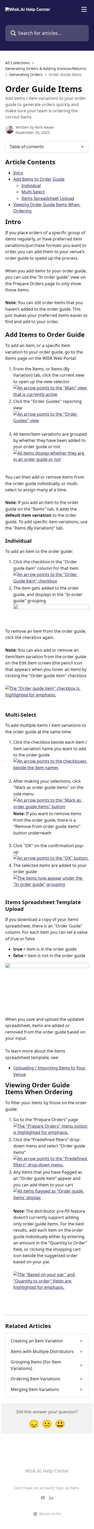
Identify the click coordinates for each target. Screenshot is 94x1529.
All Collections (17, 62)
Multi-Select (33, 192)
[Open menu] (84, 9)
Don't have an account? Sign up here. (47, 1487)
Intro (18, 173)
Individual (31, 185)
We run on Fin (50, 1513)
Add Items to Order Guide (38, 179)
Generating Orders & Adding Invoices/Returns (45, 68)
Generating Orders (26, 74)
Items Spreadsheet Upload (47, 198)
